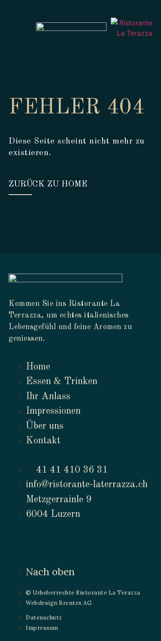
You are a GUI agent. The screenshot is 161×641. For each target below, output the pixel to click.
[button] (13, 29)
